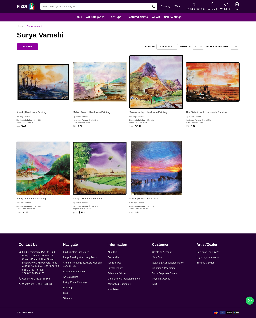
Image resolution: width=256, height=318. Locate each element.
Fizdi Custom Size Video (76, 252)
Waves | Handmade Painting (144, 198)
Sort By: (150, 46)
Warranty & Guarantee (119, 284)
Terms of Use (114, 262)
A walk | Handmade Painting (31, 112)
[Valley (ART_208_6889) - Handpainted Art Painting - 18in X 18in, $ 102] (43, 168)
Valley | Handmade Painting (31, 198)
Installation (113, 289)
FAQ (154, 284)
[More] (106, 17)
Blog (65, 293)
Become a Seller (205, 262)
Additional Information (74, 271)
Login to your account (207, 257)
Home (78, 17)
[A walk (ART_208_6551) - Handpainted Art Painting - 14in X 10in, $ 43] (43, 82)
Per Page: (185, 46)
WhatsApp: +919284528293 (37, 284)
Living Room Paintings (75, 282)
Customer (160, 244)
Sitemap (67, 298)
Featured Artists (138, 17)
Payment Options (161, 278)
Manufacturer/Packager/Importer (124, 278)
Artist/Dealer (206, 244)
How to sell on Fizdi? (207, 252)
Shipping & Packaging (164, 268)
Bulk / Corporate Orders (164, 273)
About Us (112, 252)
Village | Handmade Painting (88, 198)
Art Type (116, 17)
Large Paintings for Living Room (80, 257)
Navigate (70, 244)
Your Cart (157, 257)
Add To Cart (40, 135)
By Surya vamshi (23, 116)
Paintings (68, 287)
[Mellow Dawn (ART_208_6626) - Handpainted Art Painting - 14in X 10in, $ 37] (100, 82)
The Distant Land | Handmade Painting (206, 112)
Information (117, 244)
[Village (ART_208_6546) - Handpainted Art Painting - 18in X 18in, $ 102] (100, 168)
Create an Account (161, 252)
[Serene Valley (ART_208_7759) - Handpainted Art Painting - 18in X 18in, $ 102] (156, 82)
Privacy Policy (115, 268)
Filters (27, 46)
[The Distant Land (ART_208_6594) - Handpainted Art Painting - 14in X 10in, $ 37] (213, 82)
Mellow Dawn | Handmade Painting (91, 112)
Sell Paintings (172, 17)
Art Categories (95, 17)
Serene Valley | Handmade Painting (148, 112)
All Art (156, 17)
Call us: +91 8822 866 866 (36, 278)
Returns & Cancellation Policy (168, 262)
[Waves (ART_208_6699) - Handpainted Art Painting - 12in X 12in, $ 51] (156, 168)
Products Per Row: (217, 46)
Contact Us (113, 257)
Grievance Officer (117, 273)
